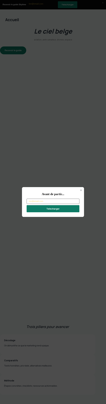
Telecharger (53, 208)
